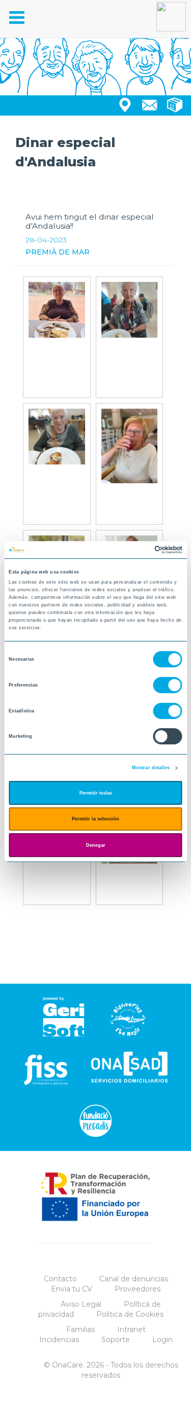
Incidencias (59, 1339)
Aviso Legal (81, 1304)
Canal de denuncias (133, 1278)
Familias (80, 1329)
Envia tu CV (71, 1288)
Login (162, 1339)
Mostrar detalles (151, 767)
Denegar (95, 845)
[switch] (167, 685)
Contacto (60, 1278)
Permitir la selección (95, 818)
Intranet (131, 1329)
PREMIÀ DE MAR (57, 252)
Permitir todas (95, 793)
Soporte (115, 1339)
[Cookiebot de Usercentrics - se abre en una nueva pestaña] (138, 550)
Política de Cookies (129, 1314)
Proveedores (137, 1288)
